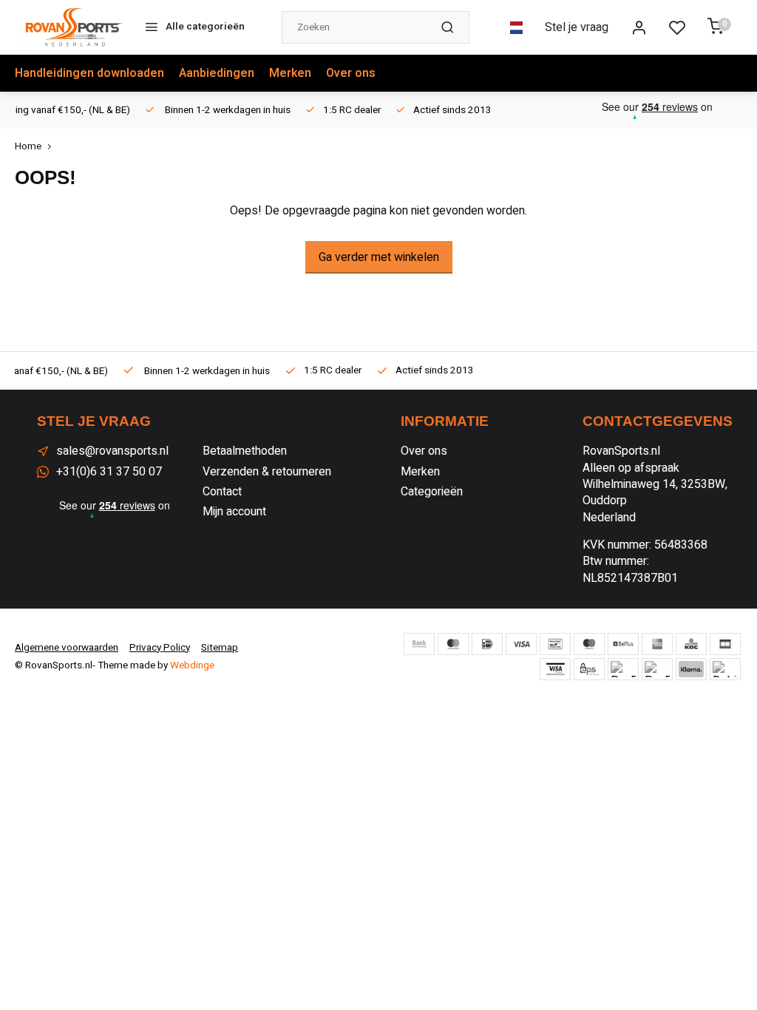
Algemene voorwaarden (66, 647)
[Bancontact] (555, 644)
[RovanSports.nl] (74, 27)
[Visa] (521, 644)
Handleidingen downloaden (89, 73)
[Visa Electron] (555, 669)
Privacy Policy (159, 647)
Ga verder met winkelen (379, 257)
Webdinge (192, 665)
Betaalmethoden (245, 451)
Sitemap (219, 647)
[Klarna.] (691, 669)
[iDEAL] (487, 644)
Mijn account (234, 512)
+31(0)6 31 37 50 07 (109, 472)
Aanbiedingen (216, 73)
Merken (290, 73)
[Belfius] (623, 644)
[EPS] (589, 669)
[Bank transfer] (419, 644)
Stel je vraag (576, 27)
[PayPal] (623, 669)
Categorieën (432, 492)
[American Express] (657, 644)
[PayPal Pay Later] (657, 669)
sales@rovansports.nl (112, 451)
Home (28, 147)
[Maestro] (589, 644)
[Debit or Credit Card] (725, 669)
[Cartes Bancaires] (725, 644)
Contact (222, 492)
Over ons (351, 73)
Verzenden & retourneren (267, 472)
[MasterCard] (453, 644)
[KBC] (691, 644)
